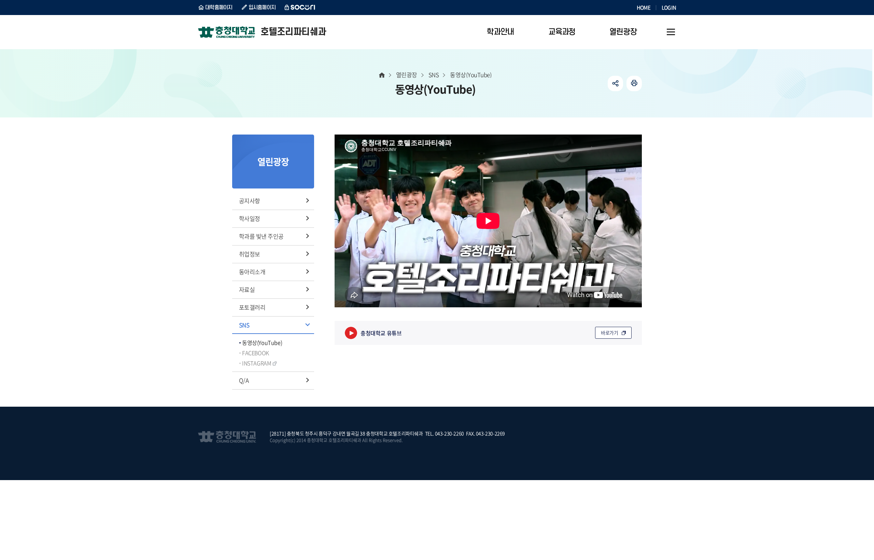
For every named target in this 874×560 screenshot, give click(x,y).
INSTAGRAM (256, 363)
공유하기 (615, 83)
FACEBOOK (255, 352)
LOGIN (669, 7)
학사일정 (249, 218)
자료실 (247, 289)
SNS (244, 325)
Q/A (244, 380)
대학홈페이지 (218, 7)
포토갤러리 (252, 307)
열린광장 (406, 74)
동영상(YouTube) (262, 342)
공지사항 (249, 200)
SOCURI (300, 7)
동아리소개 (252, 271)
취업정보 (249, 254)
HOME (643, 7)
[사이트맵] (671, 32)
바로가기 (609, 332)
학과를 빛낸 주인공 (261, 236)
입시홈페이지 (262, 7)
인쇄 (634, 83)
